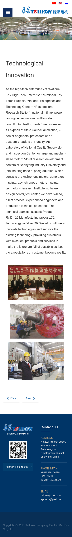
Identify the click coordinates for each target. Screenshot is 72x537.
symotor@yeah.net (51, 499)
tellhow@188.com (51, 495)
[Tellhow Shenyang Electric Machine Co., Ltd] (45, 10)
